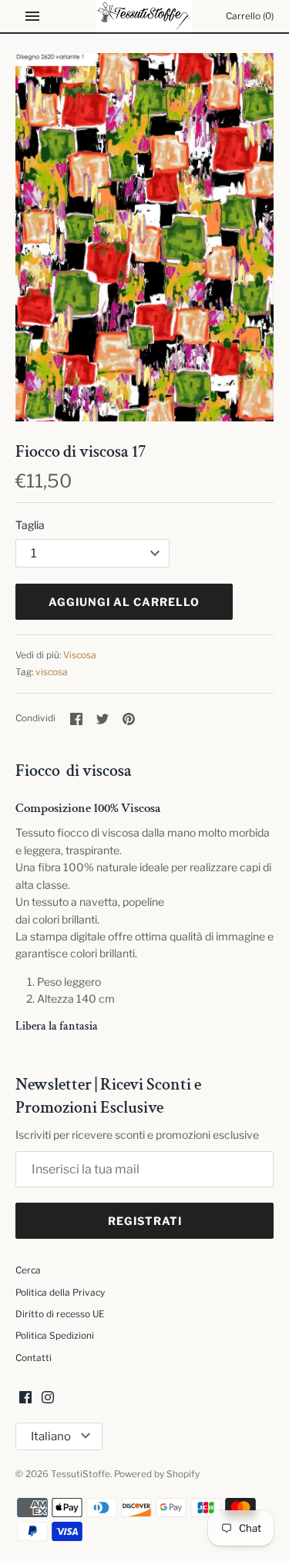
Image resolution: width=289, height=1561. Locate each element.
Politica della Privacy (60, 1292)
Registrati (145, 1220)
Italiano (51, 1436)
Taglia (30, 524)
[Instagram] (48, 1398)
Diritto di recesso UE (59, 1314)
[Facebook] (25, 1398)
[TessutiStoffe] (144, 16)
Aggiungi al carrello (124, 601)
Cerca (28, 1270)
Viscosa (79, 655)
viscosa (51, 672)
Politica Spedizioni (54, 1335)
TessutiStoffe (80, 1474)
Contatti (33, 1358)
